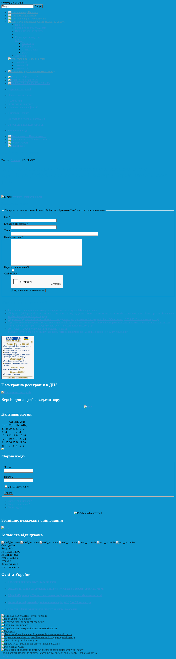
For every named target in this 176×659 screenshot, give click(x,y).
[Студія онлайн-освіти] (15, 625)
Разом (4, 557)
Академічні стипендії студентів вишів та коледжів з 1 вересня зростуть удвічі (55, 588)
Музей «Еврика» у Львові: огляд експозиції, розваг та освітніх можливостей (55, 595)
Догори (5, 656)
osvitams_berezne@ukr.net (27, 196)
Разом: (5, 560)
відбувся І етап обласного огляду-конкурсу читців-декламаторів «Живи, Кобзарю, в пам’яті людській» (68, 331)
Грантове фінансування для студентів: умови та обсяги (42, 608)
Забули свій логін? (19, 504)
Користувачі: (8, 564)
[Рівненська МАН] (12, 646)
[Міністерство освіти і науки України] (24, 615)
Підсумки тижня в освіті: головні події (32, 581)
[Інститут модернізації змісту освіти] (23, 621)
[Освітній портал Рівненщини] (19, 640)
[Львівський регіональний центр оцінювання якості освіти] (36, 634)
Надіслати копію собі (16, 267)
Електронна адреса (16, 223)
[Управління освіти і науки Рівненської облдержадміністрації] (38, 637)
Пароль (8, 476)
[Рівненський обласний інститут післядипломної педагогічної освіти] (42, 649)
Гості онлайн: (9, 567)
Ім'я (7, 217)
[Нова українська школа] (16, 618)
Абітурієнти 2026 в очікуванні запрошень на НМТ (37, 328)
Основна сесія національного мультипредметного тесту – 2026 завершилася (52, 310)
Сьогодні (6, 545)
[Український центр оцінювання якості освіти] (29, 628)
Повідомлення (13, 237)
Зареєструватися (18, 507)
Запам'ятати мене (18, 486)
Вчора (5, 548)
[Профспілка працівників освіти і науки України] (30, 643)
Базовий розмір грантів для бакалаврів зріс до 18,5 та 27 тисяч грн (49, 602)
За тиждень (8, 551)
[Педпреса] (8, 631)
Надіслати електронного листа (28, 290)
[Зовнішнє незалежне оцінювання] (5, 527)
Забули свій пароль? (20, 500)
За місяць (6, 554)
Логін (7, 467)
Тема (8, 230)
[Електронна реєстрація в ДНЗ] (16, 392)
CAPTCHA (11, 273)
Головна (15, 160)
